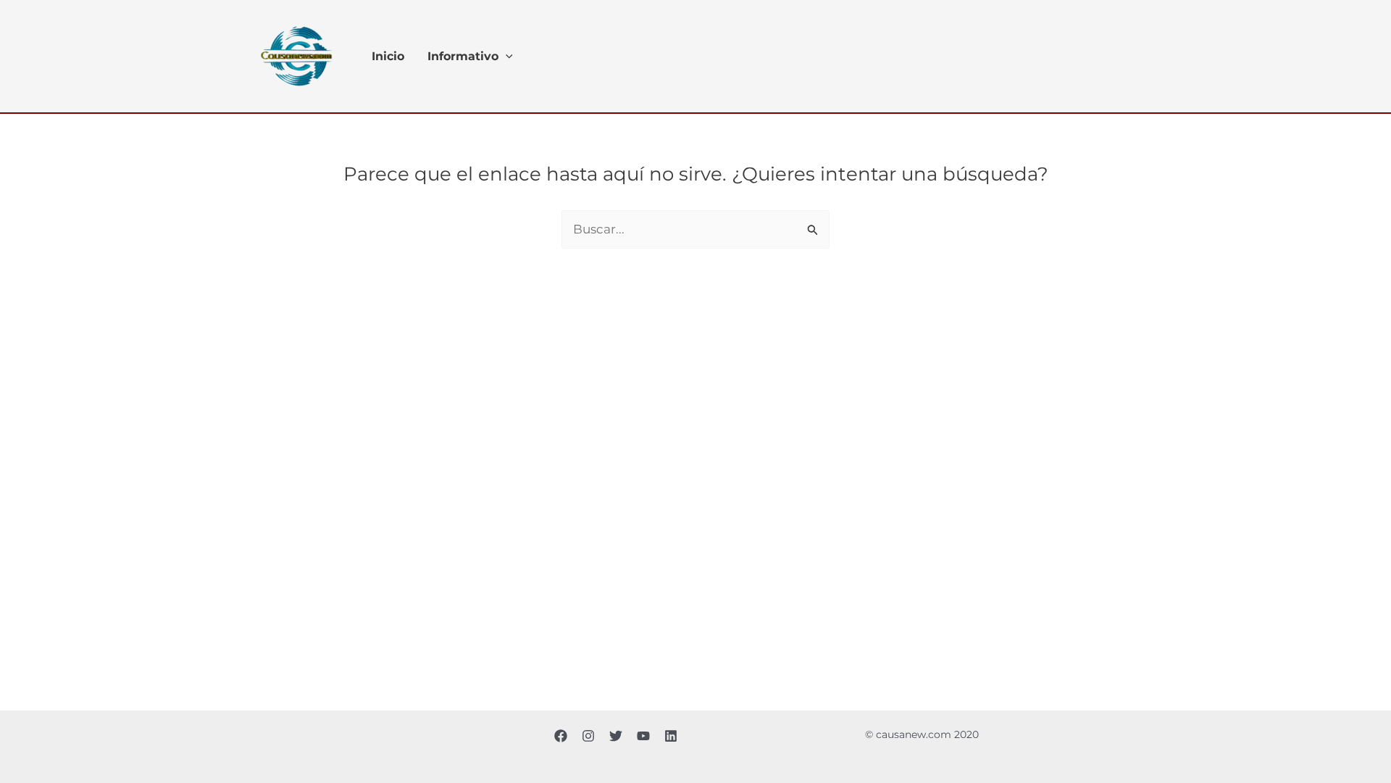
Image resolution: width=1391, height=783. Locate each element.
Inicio (388, 56)
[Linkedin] (670, 735)
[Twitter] (615, 735)
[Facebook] (560, 735)
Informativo (462, 56)
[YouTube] (643, 735)
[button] (505, 56)
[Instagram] (588, 735)
